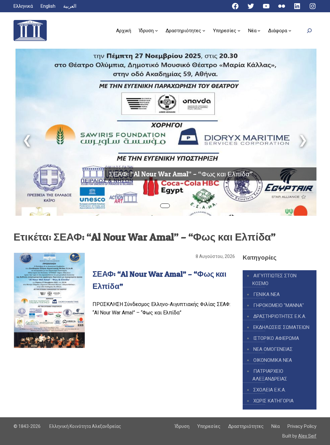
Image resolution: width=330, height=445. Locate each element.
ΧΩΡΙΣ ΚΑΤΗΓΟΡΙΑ (273, 401)
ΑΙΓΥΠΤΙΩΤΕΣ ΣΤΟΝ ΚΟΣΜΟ (274, 279)
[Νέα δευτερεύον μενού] (258, 30)
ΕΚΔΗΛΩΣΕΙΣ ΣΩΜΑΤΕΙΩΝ (281, 327)
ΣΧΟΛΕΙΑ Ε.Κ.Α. (269, 390)
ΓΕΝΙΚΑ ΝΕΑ (266, 294)
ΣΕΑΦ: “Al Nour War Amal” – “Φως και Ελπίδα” (181, 174)
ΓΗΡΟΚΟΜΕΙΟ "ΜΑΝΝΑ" (278, 305)
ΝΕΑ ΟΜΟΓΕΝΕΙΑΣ (273, 349)
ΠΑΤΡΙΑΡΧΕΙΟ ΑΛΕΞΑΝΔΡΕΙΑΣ (269, 375)
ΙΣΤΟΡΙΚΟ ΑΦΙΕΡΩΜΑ (276, 338)
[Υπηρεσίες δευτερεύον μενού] (239, 30)
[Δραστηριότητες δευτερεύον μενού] (203, 30)
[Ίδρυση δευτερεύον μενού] (156, 30)
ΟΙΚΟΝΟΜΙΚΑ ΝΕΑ (272, 360)
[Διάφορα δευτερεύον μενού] (289, 30)
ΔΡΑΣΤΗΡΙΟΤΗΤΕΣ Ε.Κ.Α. (279, 316)
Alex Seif (307, 436)
